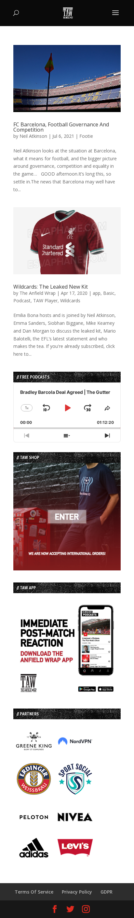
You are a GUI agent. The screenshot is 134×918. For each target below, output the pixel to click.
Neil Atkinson (33, 136)
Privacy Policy (77, 892)
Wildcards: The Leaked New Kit (50, 286)
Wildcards (70, 300)
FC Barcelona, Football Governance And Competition (61, 127)
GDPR (106, 892)
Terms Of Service (34, 892)
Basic (108, 293)
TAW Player (45, 300)
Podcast (22, 300)
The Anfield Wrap (38, 293)
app (96, 293)
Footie (86, 136)
